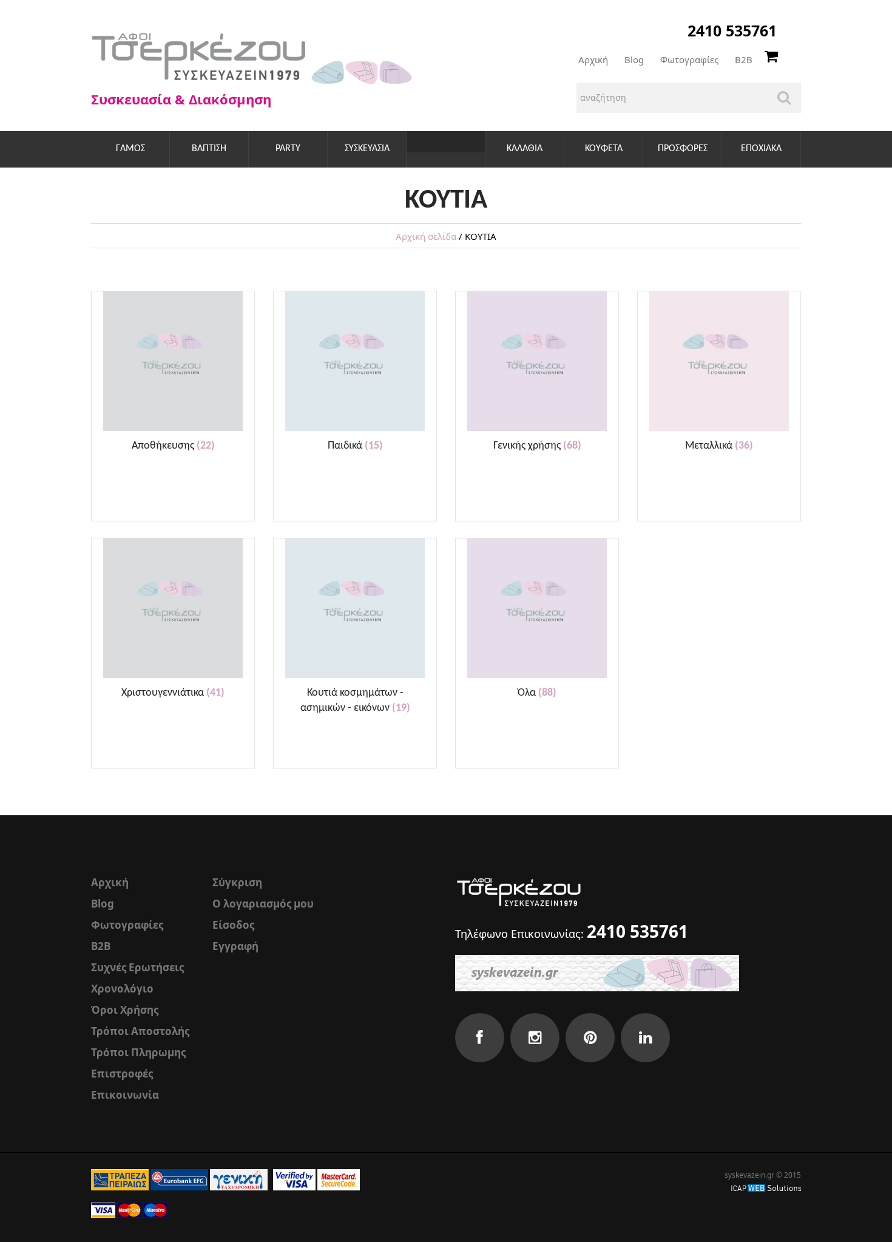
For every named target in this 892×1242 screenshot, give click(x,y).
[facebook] (479, 1037)
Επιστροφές (122, 1074)
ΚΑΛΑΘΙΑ (524, 149)
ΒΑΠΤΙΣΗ (209, 149)
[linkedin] (645, 1037)
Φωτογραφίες (689, 59)
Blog (634, 59)
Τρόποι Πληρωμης (138, 1052)
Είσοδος (233, 925)
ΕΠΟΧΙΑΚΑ (761, 149)
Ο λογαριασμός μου (263, 904)
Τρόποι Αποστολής (140, 1031)
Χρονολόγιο (122, 989)
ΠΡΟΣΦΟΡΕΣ (683, 149)
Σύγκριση (237, 882)
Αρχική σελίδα (426, 236)
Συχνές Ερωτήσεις (137, 967)
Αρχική (593, 59)
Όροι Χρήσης (124, 1010)
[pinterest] (590, 1037)
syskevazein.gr (749, 1175)
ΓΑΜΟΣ (130, 149)
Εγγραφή (235, 946)
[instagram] (534, 1037)
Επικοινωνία (125, 1095)
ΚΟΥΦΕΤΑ (604, 149)
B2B (743, 59)
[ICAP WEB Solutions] (766, 1187)
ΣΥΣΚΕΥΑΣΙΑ (367, 149)
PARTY (287, 149)
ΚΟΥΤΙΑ (445, 149)
